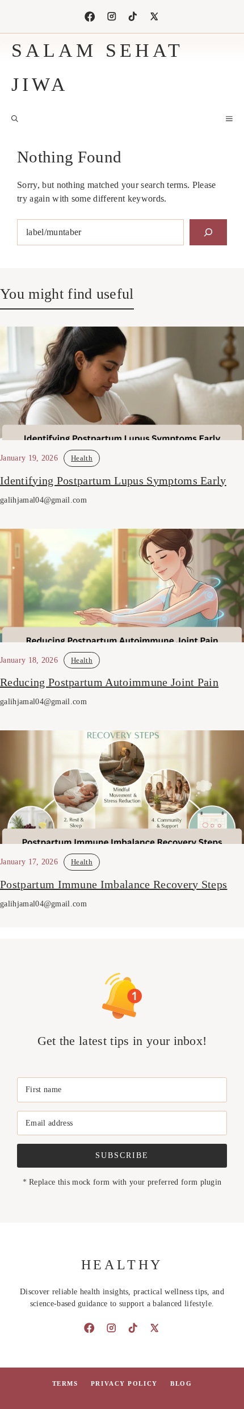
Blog (181, 1383)
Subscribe (122, 1155)
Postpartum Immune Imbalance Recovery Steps (113, 884)
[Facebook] (90, 16)
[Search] (208, 232)
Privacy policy (124, 1383)
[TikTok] (133, 16)
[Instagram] (112, 16)
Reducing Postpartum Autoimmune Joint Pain (109, 682)
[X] (154, 16)
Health (81, 458)
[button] (15, 119)
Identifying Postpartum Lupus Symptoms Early (113, 480)
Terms (65, 1383)
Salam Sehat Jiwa (97, 67)
